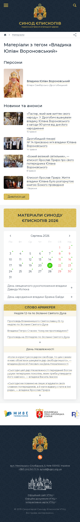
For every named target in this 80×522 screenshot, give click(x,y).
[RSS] (40, 457)
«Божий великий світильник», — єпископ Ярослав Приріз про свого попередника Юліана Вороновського (50, 162)
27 (39, 271)
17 (10, 265)
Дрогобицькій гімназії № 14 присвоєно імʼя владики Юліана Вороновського (51, 142)
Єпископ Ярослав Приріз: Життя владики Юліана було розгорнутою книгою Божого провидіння (50, 181)
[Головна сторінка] (5, 35)
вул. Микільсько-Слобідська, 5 (27, 465)
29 (59, 271)
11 (20, 259)
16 (69, 259)
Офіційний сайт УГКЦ (40, 495)
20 (40, 265)
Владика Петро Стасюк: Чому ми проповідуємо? (37, 330)
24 (10, 271)
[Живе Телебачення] (16, 414)
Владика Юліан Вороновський (48, 81)
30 (69, 271)
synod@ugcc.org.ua (51, 469)
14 (49, 259)
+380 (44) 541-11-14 (29, 469)
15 (59, 259)
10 (10, 259)
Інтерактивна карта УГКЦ (40, 502)
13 (40, 259)
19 (30, 265)
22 (59, 265)
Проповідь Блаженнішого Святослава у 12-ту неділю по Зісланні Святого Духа (35, 322)
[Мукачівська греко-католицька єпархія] (50, 414)
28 (50, 271)
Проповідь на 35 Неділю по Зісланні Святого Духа (38, 336)
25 (20, 271)
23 (69, 265)
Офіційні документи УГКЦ (40, 498)
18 (20, 265)
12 (30, 259)
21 (49, 265)
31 (10, 277)
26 (30, 271)
